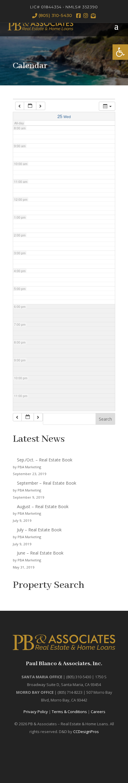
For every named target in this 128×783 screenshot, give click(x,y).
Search (105, 419)
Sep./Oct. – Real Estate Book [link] (44, 460)
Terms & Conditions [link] (69, 711)
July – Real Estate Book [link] (39, 530)
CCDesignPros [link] (86, 731)
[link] (120, 52)
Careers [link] (98, 711)
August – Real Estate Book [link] (42, 506)
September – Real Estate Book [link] (46, 483)
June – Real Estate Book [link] (40, 553)
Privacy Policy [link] (36, 711)
